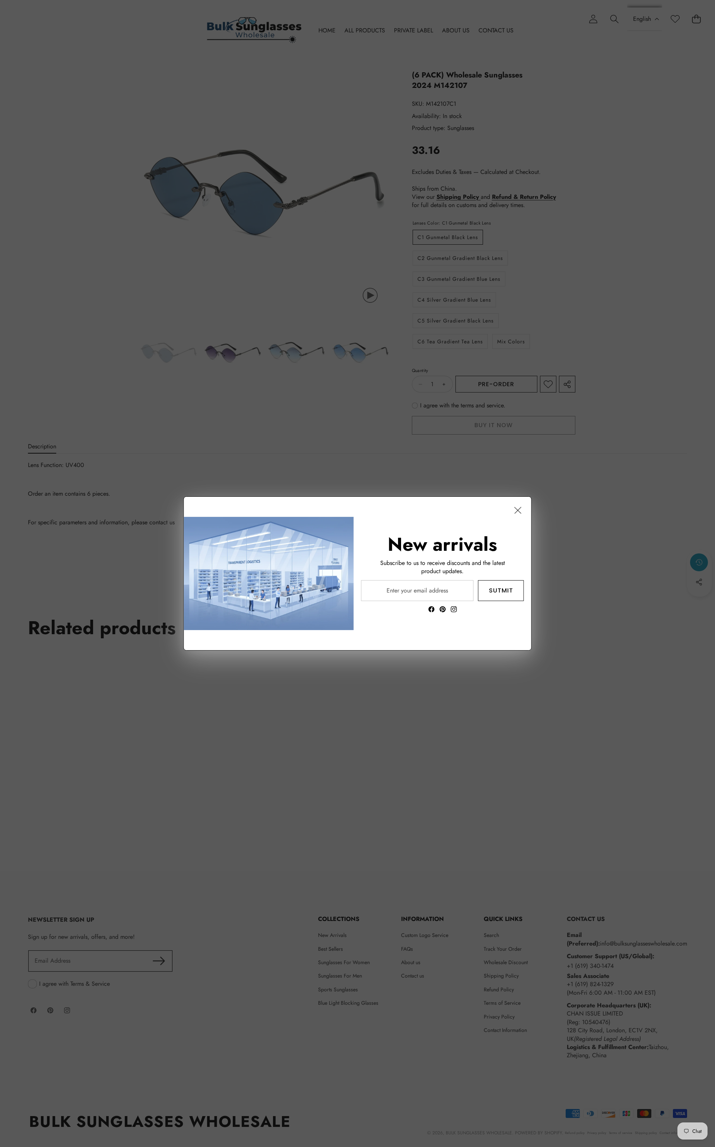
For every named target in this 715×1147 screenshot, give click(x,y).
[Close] (518, 510)
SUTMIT (501, 590)
